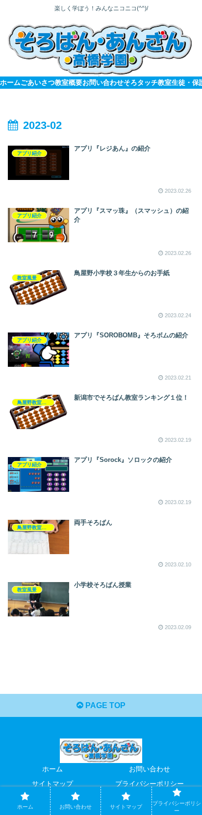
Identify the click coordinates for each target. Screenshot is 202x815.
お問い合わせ (149, 769)
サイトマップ (52, 784)
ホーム (52, 769)
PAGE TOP (104, 705)
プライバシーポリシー (149, 784)
